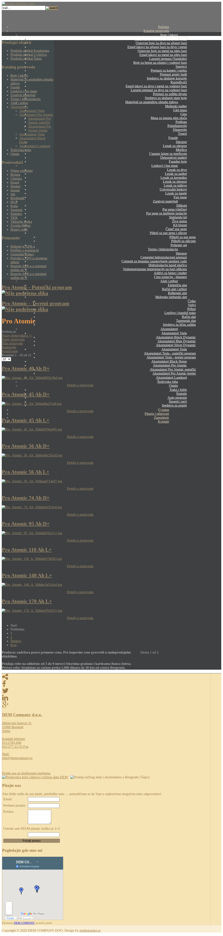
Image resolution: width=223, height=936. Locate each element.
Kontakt (163, 421)
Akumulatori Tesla (174, 349)
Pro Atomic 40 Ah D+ (26, 368)
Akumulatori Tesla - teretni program (171, 357)
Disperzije (180, 130)
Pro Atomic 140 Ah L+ (27, 575)
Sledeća (15, 641)
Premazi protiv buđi (173, 74)
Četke (192, 301)
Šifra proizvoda (12, 343)
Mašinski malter (176, 106)
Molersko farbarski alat (171, 297)
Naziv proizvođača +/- (17, 335)
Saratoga (16, 210)
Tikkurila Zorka (21, 221)
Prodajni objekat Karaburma (29, 50)
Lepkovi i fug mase (164, 165)
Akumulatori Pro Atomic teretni (174, 373)
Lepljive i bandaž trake (180, 313)
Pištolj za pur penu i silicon (168, 233)
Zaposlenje (161, 417)
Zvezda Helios (20, 225)
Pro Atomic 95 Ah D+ (26, 524)
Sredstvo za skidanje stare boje (166, 98)
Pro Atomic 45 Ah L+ (25, 420)
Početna (163, 27)
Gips (183, 114)
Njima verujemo (21, 170)
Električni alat (177, 285)
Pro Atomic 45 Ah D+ (26, 394)
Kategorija (9, 347)
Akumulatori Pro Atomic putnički (173, 369)
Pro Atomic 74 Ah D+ (26, 498)
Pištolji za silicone (183, 241)
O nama (163, 410)
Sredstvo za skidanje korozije (167, 78)
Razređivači (179, 82)
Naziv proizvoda (13, 339)
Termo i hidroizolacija (163, 249)
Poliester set (179, 245)
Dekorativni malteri (173, 157)
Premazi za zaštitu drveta (170, 94)
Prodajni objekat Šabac (26, 58)
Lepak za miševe (175, 185)
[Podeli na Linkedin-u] (106, 697)
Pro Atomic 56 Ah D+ (26, 446)
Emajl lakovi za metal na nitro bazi (163, 55)
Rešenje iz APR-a (22, 246)
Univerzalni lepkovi (173, 189)
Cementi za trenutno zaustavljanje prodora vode (154, 261)
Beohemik (17, 198)
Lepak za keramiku (173, 177)
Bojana (15, 174)
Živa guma (179, 221)
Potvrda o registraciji (24, 250)
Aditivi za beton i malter (170, 273)
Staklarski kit (178, 217)
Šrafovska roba (167, 382)
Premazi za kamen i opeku (169, 70)
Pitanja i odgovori (157, 414)
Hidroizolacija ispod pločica (168, 265)
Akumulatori (169, 329)
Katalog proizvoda (156, 31)
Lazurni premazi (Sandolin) (168, 59)
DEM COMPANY (24, 922)
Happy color (19, 229)
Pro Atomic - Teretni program (35, 303)
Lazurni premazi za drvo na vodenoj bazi (159, 90)
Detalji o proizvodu (80, 385)
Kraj (13, 645)
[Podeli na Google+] (106, 704)
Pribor (191, 309)
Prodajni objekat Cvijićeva (28, 54)
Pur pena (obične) (174, 209)
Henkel (15, 186)
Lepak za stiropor (175, 146)
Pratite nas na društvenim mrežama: (26, 773)
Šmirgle (181, 393)
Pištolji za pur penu (182, 237)
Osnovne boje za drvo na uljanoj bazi (161, 43)
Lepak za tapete (176, 193)
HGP (14, 202)
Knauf (14, 182)
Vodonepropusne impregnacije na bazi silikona (155, 269)
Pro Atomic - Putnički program (37, 287)
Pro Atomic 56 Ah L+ (25, 472)
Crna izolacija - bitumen (170, 277)
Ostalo (173, 385)
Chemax (16, 178)
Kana (14, 206)
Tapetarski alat (186, 321)
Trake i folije (178, 390)
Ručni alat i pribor (174, 289)
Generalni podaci (22, 254)
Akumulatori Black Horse (169, 361)
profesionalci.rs (89, 930)
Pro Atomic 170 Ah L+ (27, 601)
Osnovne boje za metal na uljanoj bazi (161, 39)
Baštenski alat (177, 293)
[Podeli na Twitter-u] (106, 690)
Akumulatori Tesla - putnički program (170, 353)
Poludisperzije (177, 126)
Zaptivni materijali (165, 201)
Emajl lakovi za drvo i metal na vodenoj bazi (156, 86)
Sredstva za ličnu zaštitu (179, 324)
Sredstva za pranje (174, 405)
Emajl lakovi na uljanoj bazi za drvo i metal (157, 47)
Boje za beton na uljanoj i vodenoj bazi (160, 62)
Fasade (173, 138)
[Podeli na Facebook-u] (106, 683)
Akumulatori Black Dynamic (176, 337)
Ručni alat (189, 317)
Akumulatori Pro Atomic (170, 365)
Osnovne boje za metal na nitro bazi (162, 51)
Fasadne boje (178, 161)
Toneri (182, 133)
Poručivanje (10, 351)
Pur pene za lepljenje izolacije (166, 213)
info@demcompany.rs (17, 758)
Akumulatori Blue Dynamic (176, 341)
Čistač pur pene (176, 229)
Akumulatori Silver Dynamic (176, 345)
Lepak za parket (176, 174)
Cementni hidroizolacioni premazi (163, 257)
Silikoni (181, 205)
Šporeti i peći (178, 401)
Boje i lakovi (169, 35)
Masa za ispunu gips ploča (169, 118)
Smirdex (16, 214)
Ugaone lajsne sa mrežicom (168, 153)
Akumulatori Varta (174, 333)
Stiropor (181, 142)
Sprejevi (181, 66)
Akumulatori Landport (171, 377)
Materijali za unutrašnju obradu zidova (151, 102)
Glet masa (180, 110)
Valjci (192, 305)
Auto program (177, 397)
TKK (14, 218)
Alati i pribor (169, 281)
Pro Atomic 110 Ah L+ (27, 549)
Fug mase (180, 197)
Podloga (181, 122)
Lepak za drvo (177, 170)
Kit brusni (180, 225)
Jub (12, 194)
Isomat (15, 190)
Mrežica (181, 150)
